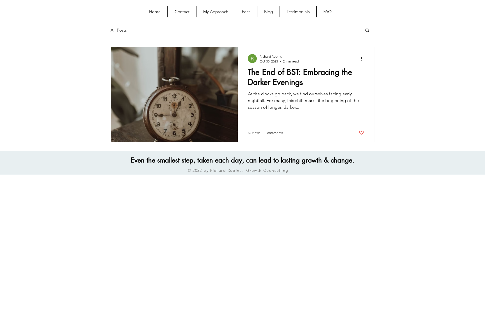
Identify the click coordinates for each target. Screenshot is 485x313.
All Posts (119, 30)
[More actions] (363, 58)
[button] (367, 31)
